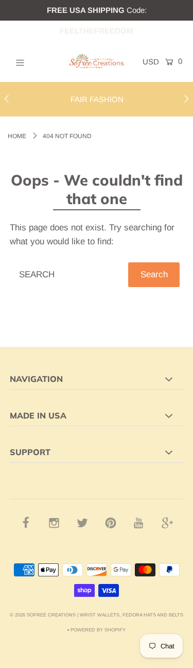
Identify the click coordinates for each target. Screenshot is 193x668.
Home (17, 136)
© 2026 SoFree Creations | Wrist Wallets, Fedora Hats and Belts (96, 614)
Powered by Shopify (98, 629)
